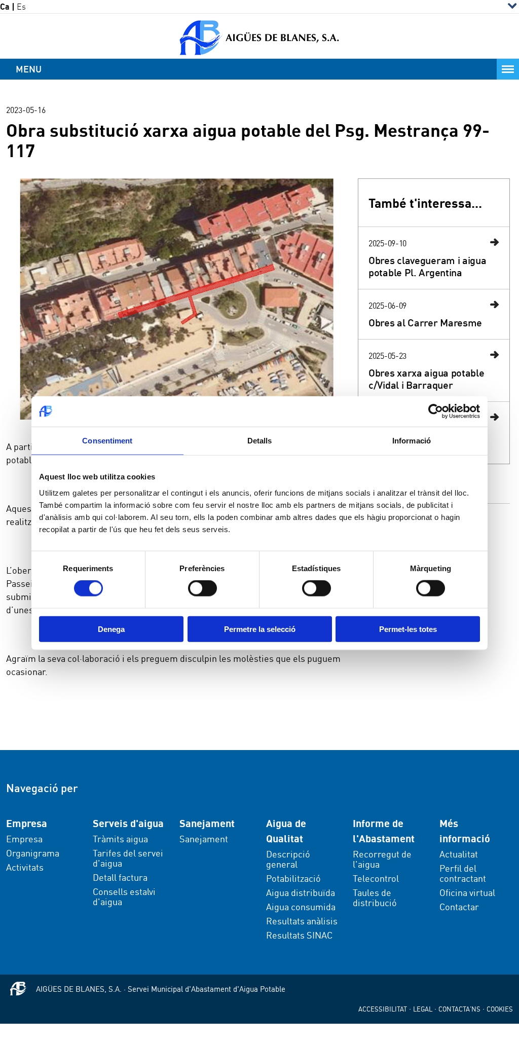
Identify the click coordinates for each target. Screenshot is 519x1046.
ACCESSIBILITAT (382, 1009)
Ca (5, 7)
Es (21, 7)
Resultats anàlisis (302, 921)
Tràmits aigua (120, 839)
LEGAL (422, 1009)
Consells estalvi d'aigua (124, 896)
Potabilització (293, 878)
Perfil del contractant (462, 873)
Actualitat (458, 854)
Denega (111, 628)
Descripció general (288, 859)
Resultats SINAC (299, 935)
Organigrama (32, 853)
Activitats (25, 867)
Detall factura (120, 877)
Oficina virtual (467, 892)
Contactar (459, 907)
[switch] (202, 588)
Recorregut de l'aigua (382, 859)
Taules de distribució (375, 897)
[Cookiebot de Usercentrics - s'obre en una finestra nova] (435, 411)
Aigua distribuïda (300, 892)
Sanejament (203, 839)
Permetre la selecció (259, 628)
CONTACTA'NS (459, 1009)
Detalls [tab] (259, 440)
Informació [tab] (411, 440)
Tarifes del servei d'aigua (128, 858)
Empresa (24, 839)
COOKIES (500, 1009)
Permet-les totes (408, 628)
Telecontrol (376, 878)
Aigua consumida (301, 907)
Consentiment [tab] (107, 440)
